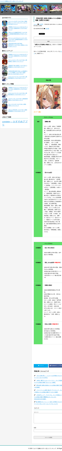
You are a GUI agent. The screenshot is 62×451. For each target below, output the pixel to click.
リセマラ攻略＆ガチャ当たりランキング (11, 1)
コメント (36, 412)
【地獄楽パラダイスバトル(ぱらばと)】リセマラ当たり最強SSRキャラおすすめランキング (18, 28)
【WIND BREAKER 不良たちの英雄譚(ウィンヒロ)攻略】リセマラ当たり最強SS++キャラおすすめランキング (17, 73)
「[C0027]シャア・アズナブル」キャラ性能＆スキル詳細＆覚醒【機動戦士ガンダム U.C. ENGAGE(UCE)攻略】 (48, 397)
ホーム (35, 24)
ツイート (42, 365)
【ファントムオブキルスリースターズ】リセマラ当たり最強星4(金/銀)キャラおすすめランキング (18, 39)
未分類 (41, 24)
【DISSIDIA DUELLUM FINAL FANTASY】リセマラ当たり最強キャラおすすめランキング (18, 45)
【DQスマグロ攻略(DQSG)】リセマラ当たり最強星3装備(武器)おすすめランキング (17, 34)
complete (6, 122)
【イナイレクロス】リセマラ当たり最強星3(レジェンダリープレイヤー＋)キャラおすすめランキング (17, 23)
